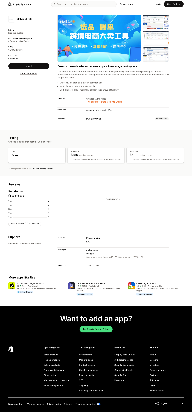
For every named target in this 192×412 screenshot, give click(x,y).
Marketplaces (86, 360)
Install (29, 66)
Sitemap (68, 404)
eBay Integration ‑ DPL (146, 283)
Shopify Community (124, 365)
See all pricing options (43, 169)
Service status (157, 390)
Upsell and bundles (88, 370)
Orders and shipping (54, 370)
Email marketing (87, 375)
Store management (53, 385)
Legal (152, 385)
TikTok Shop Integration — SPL (31, 283)
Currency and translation (91, 390)
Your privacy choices (85, 404)
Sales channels (51, 354)
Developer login (16, 404)
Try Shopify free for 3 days (96, 329)
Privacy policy (93, 238)
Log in (158, 4)
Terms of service (35, 404)
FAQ (88, 241)
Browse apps (126, 4)
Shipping (83, 385)
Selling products (52, 365)
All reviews (34, 224)
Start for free (173, 4)
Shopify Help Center (124, 354)
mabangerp (13, 58)
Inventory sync (93, 118)
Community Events (123, 370)
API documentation (123, 360)
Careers (154, 360)
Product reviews (87, 365)
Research (119, 380)
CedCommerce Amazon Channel (91, 283)
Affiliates (154, 380)
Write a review (17, 224)
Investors (154, 365)
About (153, 354)
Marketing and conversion (56, 380)
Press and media (158, 370)
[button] (36, 287)
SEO (81, 380)
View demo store (28, 73)
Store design (50, 375)
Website (90, 253)
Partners (154, 375)
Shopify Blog (120, 375)
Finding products (52, 360)
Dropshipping (85, 354)
